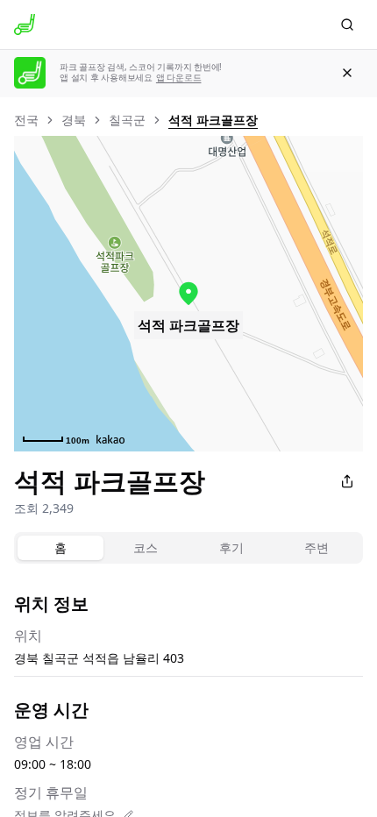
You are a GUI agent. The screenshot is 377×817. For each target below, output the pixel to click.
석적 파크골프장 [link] (213, 119)
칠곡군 (127, 119)
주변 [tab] (316, 547)
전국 (26, 119)
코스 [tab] (145, 547)
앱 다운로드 (179, 77)
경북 (73, 119)
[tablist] (188, 548)
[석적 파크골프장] (188, 294)
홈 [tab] (60, 547)
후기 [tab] (231, 547)
